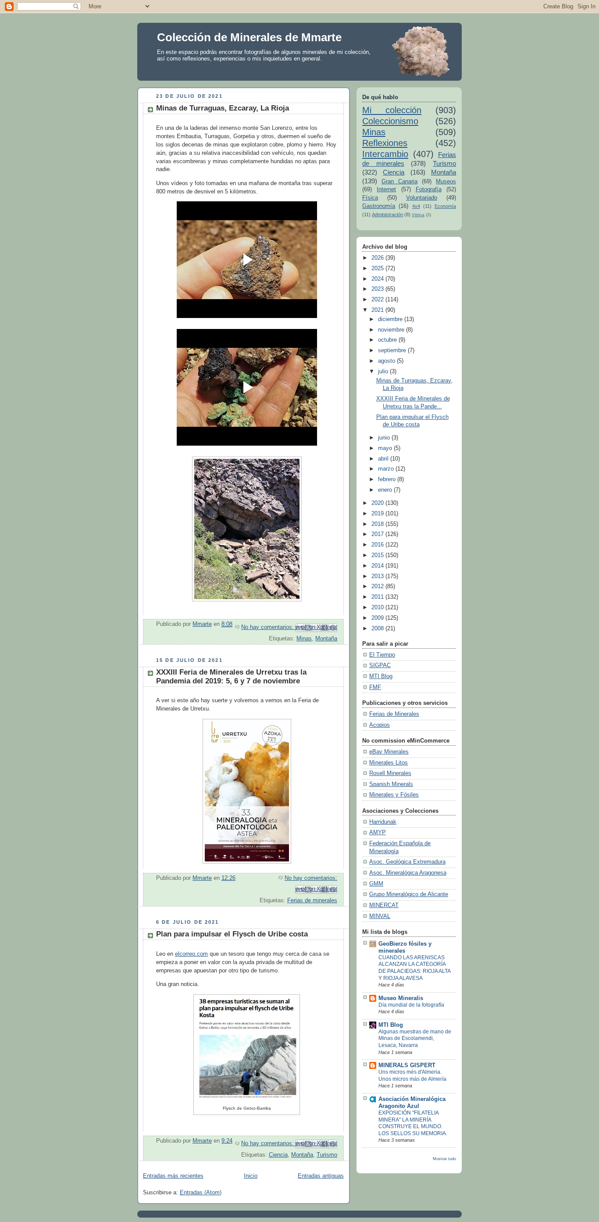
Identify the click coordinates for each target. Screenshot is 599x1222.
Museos (446, 182)
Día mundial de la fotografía (411, 1005)
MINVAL (379, 916)
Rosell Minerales (390, 773)
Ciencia (278, 1155)
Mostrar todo (444, 1158)
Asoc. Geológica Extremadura (407, 862)
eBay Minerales (389, 752)
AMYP (377, 832)
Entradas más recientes (173, 1176)
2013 (378, 576)
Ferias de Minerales (394, 714)
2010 (378, 607)
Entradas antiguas (321, 1176)
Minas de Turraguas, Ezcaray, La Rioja (222, 108)
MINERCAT (384, 905)
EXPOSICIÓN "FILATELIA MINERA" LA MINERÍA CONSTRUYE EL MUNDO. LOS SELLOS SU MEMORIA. (412, 1123)
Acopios (379, 725)
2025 (378, 268)
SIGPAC (380, 665)
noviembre (392, 330)
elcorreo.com (191, 954)
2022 (378, 300)
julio (384, 371)
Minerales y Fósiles (394, 795)
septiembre (393, 350)
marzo (387, 469)
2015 (378, 555)
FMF (375, 687)
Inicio (250, 1176)
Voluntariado (421, 198)
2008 (378, 628)
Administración (387, 214)
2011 (378, 597)
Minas (304, 639)
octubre (388, 340)
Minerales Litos (388, 763)
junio (385, 438)
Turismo (327, 1155)
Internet (386, 189)
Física (370, 198)
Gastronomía (378, 206)
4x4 (416, 206)
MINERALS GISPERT (406, 1065)
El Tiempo (382, 655)
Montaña (326, 639)
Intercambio (385, 154)
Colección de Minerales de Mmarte (249, 37)
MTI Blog (380, 676)
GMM (376, 884)
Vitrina (418, 214)
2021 (378, 310)
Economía (445, 206)
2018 (378, 524)
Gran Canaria (399, 182)
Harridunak (382, 822)
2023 (378, 289)
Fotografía (429, 189)
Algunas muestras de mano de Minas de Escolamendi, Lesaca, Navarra (414, 1038)
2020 (378, 503)
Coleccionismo (390, 121)
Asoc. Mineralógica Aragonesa (407, 873)
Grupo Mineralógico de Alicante (408, 894)
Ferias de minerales (312, 900)
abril (384, 459)
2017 (378, 534)
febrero (387, 479)
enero (386, 490)
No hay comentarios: (268, 627)
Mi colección (391, 110)
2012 (378, 586)
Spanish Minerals (391, 784)
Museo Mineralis (400, 998)
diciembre (391, 319)
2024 (378, 279)
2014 (378, 566)
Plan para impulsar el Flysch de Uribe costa (232, 934)
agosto (387, 361)
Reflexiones (384, 143)
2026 (378, 258)
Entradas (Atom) (200, 1193)
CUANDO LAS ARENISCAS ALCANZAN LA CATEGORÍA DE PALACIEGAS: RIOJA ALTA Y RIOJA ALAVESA (414, 967)
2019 (378, 514)
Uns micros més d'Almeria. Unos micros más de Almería (412, 1075)
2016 (378, 545)
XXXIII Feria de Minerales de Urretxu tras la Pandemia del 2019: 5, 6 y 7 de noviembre (231, 676)
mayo (386, 448)
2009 (378, 618)
